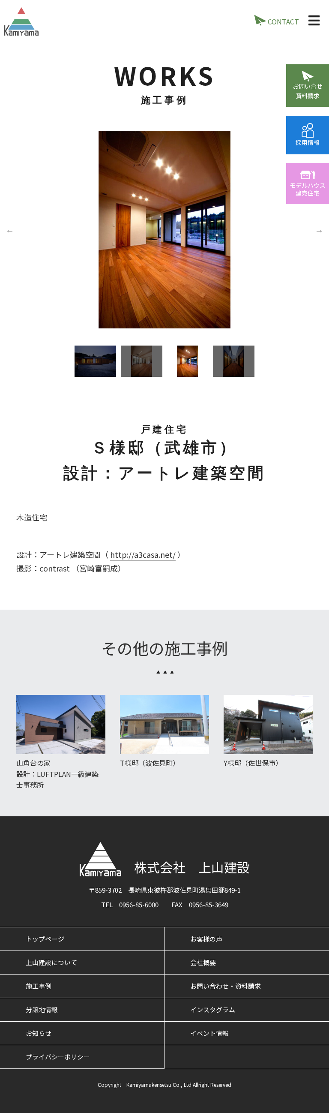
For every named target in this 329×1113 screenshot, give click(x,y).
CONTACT (282, 21)
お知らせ (38, 1033)
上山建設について (51, 962)
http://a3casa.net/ (143, 554)
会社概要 (203, 962)
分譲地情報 (42, 1009)
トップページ (45, 938)
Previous (9, 229)
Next (319, 229)
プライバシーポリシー (58, 1056)
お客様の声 (206, 938)
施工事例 (38, 985)
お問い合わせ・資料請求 (225, 985)
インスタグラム (212, 1009)
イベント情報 (209, 1033)
